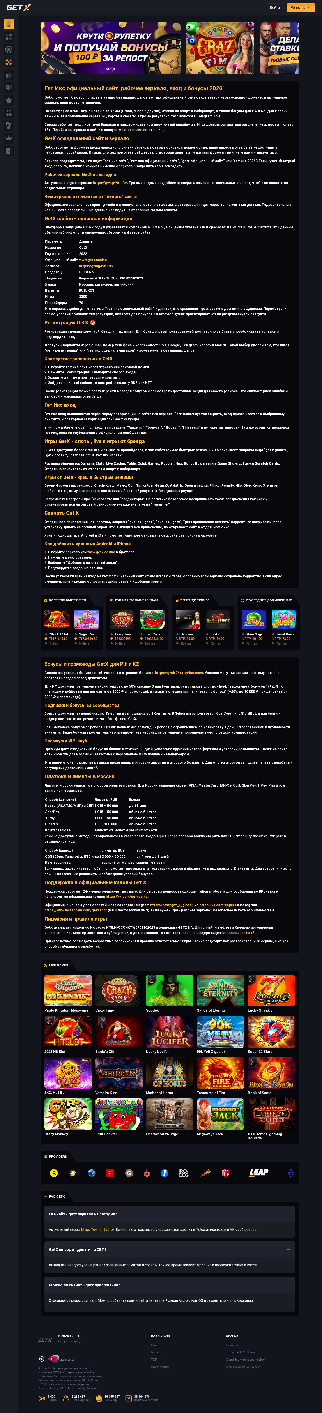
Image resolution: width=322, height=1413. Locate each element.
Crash (155, 1345)
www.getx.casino (93, 260)
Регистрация (301, 7)
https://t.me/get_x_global (171, 905)
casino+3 (247, 933)
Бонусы (156, 1352)
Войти (275, 7)
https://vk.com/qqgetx (217, 905)
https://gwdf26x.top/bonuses (178, 673)
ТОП (154, 1359)
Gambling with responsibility (245, 1359)
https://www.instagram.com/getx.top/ (75, 910)
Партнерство (160, 1367)
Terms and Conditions (241, 1352)
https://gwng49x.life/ (109, 183)
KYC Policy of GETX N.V (243, 1367)
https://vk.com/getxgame (126, 897)
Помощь (232, 1345)
